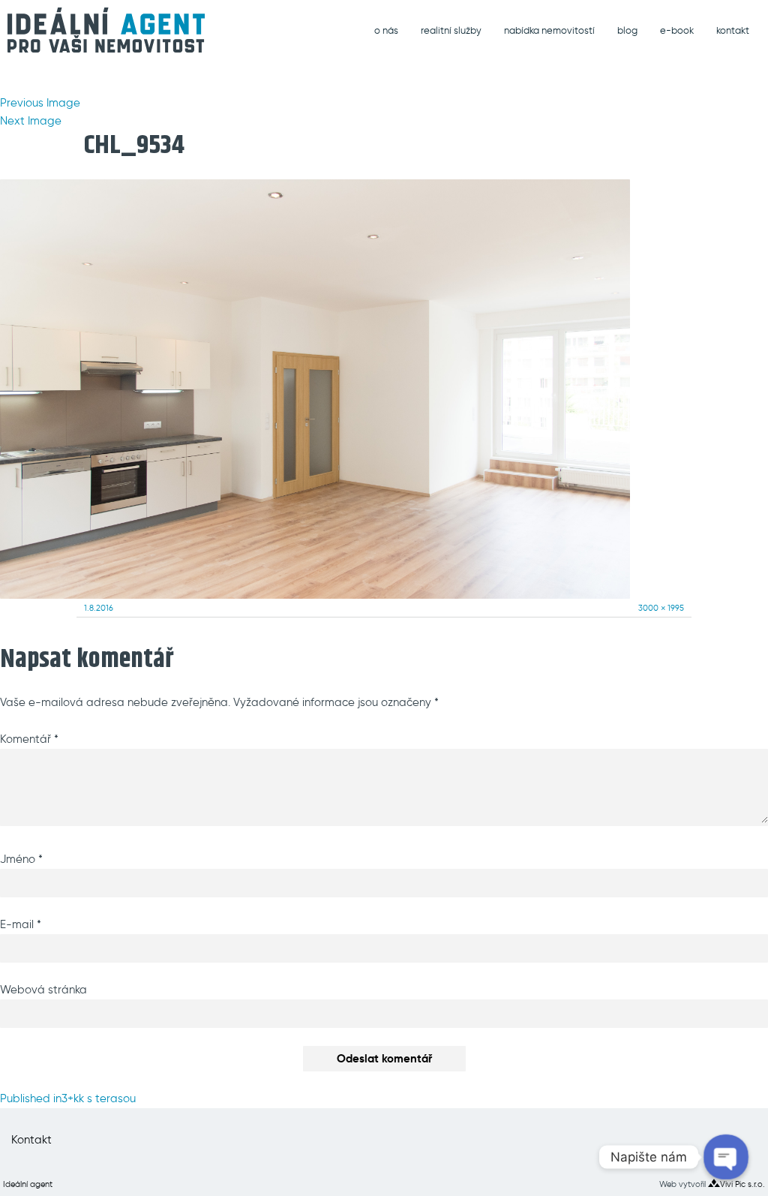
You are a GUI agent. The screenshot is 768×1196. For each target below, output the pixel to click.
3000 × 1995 (661, 608)
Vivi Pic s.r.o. (742, 1184)
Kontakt (31, 1139)
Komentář (29, 739)
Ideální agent (27, 1184)
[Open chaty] (725, 1156)
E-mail (20, 924)
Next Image (31, 121)
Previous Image (40, 103)
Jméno (21, 859)
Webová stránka (43, 989)
